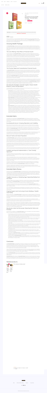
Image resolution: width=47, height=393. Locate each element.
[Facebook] (23, 385)
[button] (22, 13)
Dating (5, 1)
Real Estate (15, 1)
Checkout (27, 382)
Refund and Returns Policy (20, 382)
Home (2, 1)
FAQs (14, 382)
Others (11, 1)
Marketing (8, 1)
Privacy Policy (32, 382)
